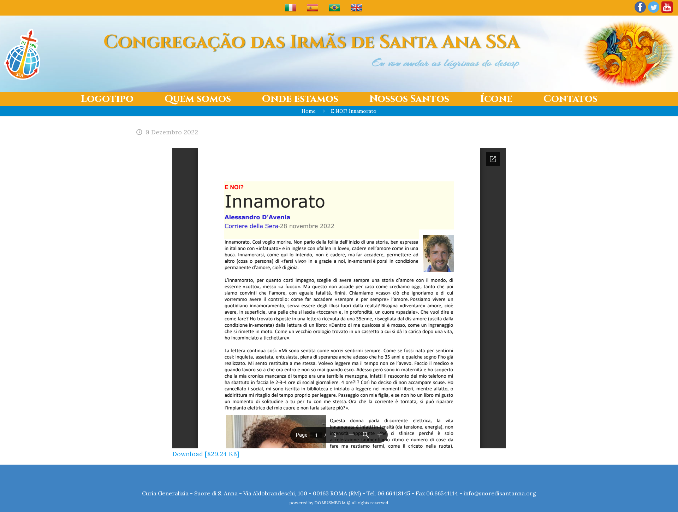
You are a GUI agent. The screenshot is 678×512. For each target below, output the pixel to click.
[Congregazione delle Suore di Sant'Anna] (22, 53)
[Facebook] (640, 12)
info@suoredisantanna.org (500, 493)
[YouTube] (667, 12)
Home (309, 111)
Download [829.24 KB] (205, 454)
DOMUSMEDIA (330, 502)
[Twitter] (653, 12)
